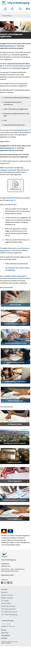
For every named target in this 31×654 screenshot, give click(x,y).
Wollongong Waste (8, 609)
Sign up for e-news (7, 575)
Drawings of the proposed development (13, 103)
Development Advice (15, 424)
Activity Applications (15, 519)
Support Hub (9, 200)
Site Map (4, 638)
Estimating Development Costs (15, 343)
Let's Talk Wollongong (9, 615)
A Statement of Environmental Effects (17, 98)
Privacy (3, 630)
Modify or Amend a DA (15, 401)
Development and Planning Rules (14, 443)
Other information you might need (15, 109)
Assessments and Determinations (14, 500)
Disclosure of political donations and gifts (16, 115)
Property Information (14, 462)
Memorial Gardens (8, 606)
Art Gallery (5, 601)
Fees (5, 120)
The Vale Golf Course (9, 612)
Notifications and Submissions (15, 382)
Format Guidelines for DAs (15, 362)
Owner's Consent (15, 305)
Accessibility (5, 635)
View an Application (15, 481)
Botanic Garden (7, 598)
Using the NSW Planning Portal (14, 125)
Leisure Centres (7, 595)
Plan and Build (7, 16)
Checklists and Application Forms (15, 324)
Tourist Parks (6, 603)
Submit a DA (14, 189)
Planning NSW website (21, 130)
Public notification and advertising (16, 264)
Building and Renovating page (15, 276)
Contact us (5, 563)
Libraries (4, 592)
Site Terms (4, 633)
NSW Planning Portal (7, 46)
